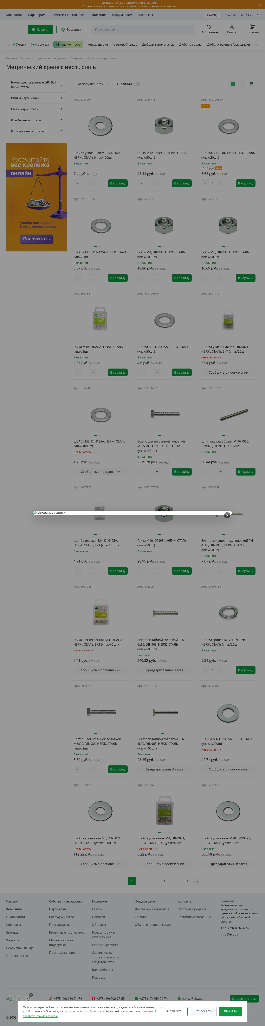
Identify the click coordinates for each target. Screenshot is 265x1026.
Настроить (174, 1011)
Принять (230, 1011)
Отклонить (203, 1011)
